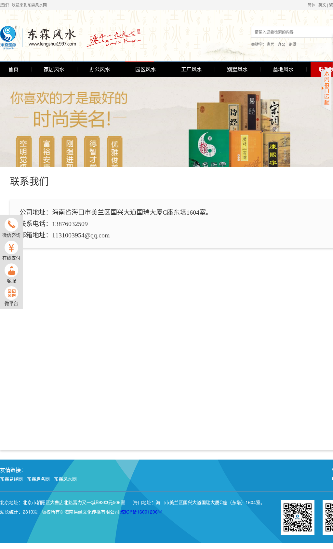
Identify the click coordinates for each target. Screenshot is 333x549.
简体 (311, 4)
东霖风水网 (65, 478)
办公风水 (99, 69)
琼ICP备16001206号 (141, 511)
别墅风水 (237, 69)
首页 (13, 69)
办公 (282, 44)
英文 (322, 4)
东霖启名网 (38, 478)
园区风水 (145, 69)
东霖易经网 (11, 478)
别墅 (293, 44)
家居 (270, 44)
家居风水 (54, 69)
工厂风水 (191, 69)
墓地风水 (283, 69)
